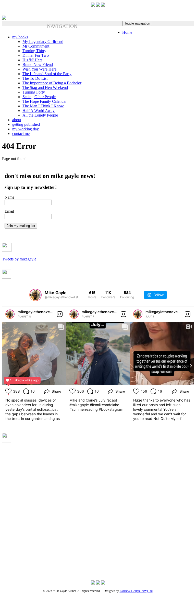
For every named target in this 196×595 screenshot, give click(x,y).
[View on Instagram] (60, 314)
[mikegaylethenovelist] (10, 314)
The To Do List (34, 78)
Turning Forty (33, 92)
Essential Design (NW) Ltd (136, 591)
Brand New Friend (37, 64)
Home (127, 32)
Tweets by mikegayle (19, 259)
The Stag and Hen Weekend (45, 87)
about (16, 120)
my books (20, 37)
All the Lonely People (40, 115)
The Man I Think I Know (43, 106)
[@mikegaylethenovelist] (35, 295)
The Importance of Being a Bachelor (51, 83)
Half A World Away (38, 110)
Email (9, 211)
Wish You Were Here (39, 69)
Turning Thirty (34, 51)
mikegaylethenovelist (36, 312)
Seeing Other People (39, 97)
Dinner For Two (35, 55)
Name (9, 197)
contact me (21, 133)
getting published (26, 124)
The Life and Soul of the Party (46, 74)
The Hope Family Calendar (44, 101)
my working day (25, 129)
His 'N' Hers (32, 60)
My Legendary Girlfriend (42, 41)
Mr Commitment (35, 46)
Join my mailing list (21, 226)
